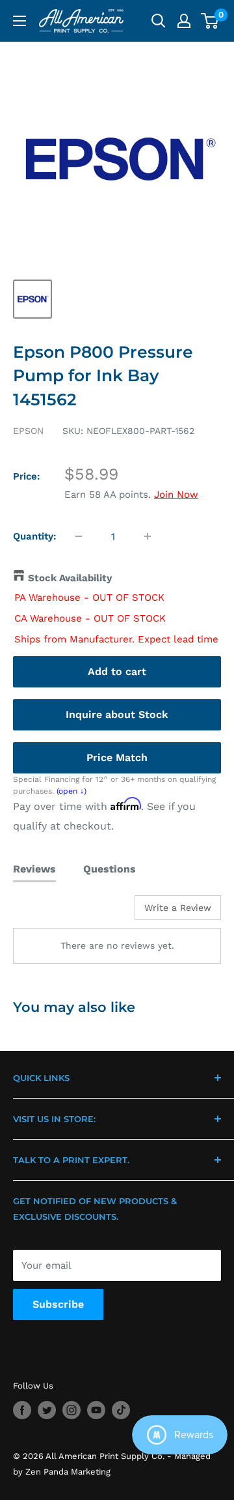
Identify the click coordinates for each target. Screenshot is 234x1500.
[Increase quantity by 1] (147, 536)
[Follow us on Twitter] (47, 1410)
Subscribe (58, 1304)
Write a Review (177, 907)
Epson (28, 430)
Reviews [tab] (34, 869)
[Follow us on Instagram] (71, 1410)
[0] (210, 21)
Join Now (176, 494)
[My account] (183, 21)
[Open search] (158, 21)
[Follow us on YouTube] (96, 1410)
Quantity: (35, 536)
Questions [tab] (109, 869)
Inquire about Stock (117, 714)
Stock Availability (70, 578)
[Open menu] (19, 21)
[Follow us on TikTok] (121, 1410)
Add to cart (117, 671)
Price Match (117, 757)
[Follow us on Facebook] (22, 1410)
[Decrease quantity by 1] (78, 536)
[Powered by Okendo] (46, 912)
